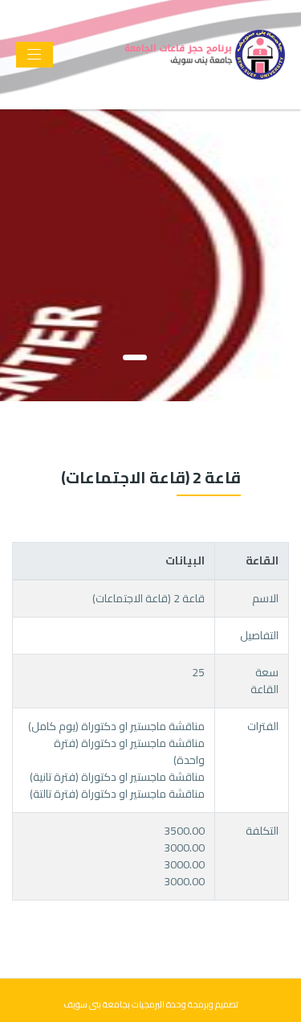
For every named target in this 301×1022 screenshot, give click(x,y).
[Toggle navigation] (34, 55)
